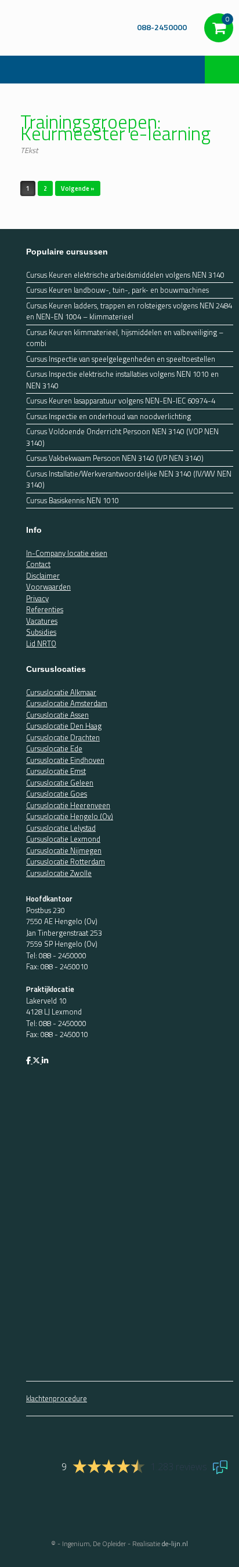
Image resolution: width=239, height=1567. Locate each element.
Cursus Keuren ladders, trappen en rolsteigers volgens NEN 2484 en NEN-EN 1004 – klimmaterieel (129, 311)
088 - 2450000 (62, 955)
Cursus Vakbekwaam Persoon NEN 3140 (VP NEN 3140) (115, 458)
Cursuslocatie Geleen (59, 782)
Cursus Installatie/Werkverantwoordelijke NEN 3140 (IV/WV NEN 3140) (128, 479)
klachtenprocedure (56, 1398)
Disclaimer (43, 575)
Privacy (37, 598)
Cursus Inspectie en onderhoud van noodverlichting (108, 416)
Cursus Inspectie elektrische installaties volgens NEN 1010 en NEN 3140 (122, 380)
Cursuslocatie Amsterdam (66, 703)
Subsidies (41, 632)
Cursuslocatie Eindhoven (65, 760)
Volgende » (78, 188)
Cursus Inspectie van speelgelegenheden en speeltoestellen (120, 359)
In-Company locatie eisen (66, 553)
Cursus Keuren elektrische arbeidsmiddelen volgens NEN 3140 (125, 275)
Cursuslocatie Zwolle (59, 873)
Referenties (44, 609)
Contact (38, 564)
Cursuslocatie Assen (57, 715)
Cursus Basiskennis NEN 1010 (72, 500)
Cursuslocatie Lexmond (63, 839)
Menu (23, 69)
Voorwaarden (48, 586)
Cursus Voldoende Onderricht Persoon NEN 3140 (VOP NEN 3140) (122, 437)
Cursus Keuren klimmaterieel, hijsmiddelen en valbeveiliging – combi (124, 338)
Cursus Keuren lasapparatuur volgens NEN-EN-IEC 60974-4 (120, 400)
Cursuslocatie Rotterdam (65, 861)
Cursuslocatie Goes (56, 793)
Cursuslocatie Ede (54, 748)
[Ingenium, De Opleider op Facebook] (29, 1060)
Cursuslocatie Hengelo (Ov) (69, 816)
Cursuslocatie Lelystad (61, 828)
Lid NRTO (41, 643)
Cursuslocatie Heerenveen (68, 805)
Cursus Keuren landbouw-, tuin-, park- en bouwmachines (117, 290)
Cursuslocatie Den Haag (64, 726)
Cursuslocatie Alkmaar (61, 692)
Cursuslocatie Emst (56, 771)
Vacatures (41, 621)
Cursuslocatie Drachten (63, 737)
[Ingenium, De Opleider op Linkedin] (45, 1060)
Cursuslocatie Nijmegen (64, 850)
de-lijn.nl (175, 1543)
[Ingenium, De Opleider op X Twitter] (37, 1060)
